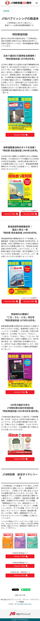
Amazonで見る (19, 135)
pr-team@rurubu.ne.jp (23, 604)
